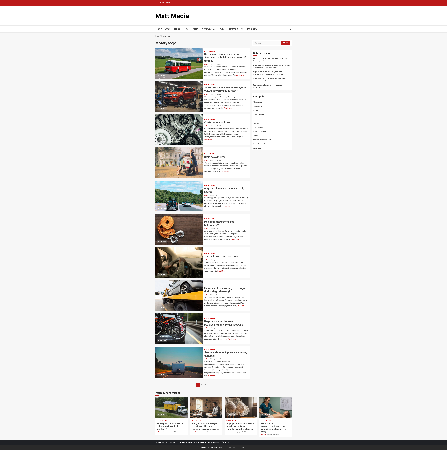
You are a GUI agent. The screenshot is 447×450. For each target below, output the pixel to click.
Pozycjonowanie (259, 131)
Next (206, 385)
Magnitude (231, 447)
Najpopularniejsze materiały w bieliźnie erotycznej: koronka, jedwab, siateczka (241, 407)
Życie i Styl (252, 29)
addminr (207, 64)
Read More (240, 75)
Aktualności (257, 102)
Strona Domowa (162, 29)
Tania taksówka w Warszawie (179, 262)
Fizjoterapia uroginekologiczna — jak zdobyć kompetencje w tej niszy (275, 407)
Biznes (177, 29)
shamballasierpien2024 (262, 140)
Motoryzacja (208, 29)
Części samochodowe (179, 129)
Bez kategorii (258, 106)
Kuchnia (256, 123)
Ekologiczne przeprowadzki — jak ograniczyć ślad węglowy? (171, 407)
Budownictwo (258, 114)
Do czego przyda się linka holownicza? (179, 229)
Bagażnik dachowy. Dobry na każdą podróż (179, 196)
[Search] (290, 29)
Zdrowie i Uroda (236, 29)
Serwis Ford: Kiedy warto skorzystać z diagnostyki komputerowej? (179, 96)
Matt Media (172, 16)
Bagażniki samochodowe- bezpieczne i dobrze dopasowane (179, 328)
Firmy (195, 29)
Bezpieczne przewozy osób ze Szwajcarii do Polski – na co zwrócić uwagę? (179, 63)
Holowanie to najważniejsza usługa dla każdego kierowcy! (179, 295)
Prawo (255, 135)
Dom (186, 29)
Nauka (221, 29)
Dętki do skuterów (179, 162)
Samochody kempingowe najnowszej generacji (179, 362)
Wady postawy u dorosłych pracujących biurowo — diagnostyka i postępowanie (206, 407)
